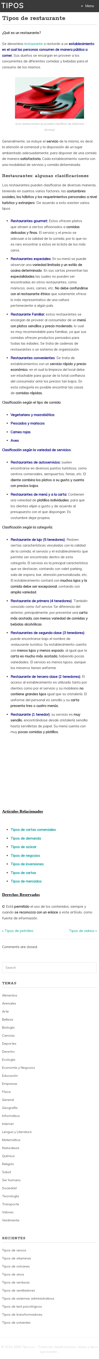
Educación (10, 1076)
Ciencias (8, 1035)
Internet (8, 1124)
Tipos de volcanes (16, 1266)
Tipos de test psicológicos (22, 1306)
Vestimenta (10, 1220)
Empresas (9, 1084)
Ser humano (11, 1180)
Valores (8, 1212)
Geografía (9, 1108)
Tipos (12, 5)
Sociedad (9, 1188)
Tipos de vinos (13, 1274)
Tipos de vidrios (81, 931)
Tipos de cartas (23, 873)
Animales (9, 1003)
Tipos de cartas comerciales (33, 829)
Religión (8, 1164)
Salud (6, 1172)
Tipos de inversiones (27, 864)
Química (8, 1156)
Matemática (11, 1140)
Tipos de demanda (26, 838)
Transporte (10, 1204)
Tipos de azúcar (23, 847)
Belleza (7, 1019)
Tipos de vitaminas (16, 1258)
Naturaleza (10, 1148)
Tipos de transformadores (22, 1314)
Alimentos (9, 995)
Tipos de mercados (26, 881)
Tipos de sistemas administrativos (28, 1298)
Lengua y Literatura (17, 1132)
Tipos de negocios (25, 855)
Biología (8, 1027)
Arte (5, 1011)
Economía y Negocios (18, 1068)
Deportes (9, 1043)
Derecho (8, 1051)
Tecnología (10, 1196)
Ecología (8, 1060)
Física (6, 1092)
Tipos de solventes (16, 1322)
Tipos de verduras (16, 1282)
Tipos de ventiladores (18, 1290)
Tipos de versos (14, 1250)
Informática (11, 1116)
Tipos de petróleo (19, 931)
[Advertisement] (36, 773)
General (8, 1100)
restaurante (34, 44)
